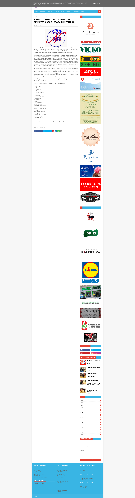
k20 (41, 16)
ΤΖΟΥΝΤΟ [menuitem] (76, 11)
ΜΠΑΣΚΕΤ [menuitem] (42, 11)
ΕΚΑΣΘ (38, 127)
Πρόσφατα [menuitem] (50, 11)
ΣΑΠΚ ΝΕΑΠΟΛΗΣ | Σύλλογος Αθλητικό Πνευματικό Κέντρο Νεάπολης (94, 362)
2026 (91, 400)
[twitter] (96, 350)
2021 (91, 412)
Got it (101, 3)
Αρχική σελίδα (37, 16)
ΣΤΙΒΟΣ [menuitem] (82, 11)
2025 (91, 402)
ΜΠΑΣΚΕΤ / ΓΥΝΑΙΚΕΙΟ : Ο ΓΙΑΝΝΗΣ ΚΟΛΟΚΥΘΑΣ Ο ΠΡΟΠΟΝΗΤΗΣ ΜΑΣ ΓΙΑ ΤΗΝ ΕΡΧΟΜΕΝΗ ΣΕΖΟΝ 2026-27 (93, 382)
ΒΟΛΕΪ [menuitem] (57, 11)
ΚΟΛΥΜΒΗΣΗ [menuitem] (69, 11)
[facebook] (85, 350)
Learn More (95, 3)
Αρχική (89, 496)
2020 (91, 415)
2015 (91, 427)
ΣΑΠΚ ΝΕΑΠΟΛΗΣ (44, 496)
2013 (91, 432)
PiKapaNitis (37, 25)
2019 (91, 417)
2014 (91, 429)
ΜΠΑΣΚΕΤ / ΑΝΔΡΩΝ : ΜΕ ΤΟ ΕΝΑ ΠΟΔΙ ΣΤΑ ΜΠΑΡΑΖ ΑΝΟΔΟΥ (93, 390)
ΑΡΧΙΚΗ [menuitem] (36, 11)
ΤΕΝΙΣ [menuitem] (62, 11)
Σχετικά (93, 496)
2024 (91, 405)
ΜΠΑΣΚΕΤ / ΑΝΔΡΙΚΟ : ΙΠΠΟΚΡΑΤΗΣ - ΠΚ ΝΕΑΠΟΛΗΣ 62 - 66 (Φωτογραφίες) (94, 375)
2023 (91, 407)
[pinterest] (85, 353)
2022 (91, 410)
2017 (91, 422)
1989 (91, 434)
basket (41, 127)
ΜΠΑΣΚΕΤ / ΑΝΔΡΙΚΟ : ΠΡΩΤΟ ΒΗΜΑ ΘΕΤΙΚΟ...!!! (93, 368)
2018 (91, 420)
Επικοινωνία (98, 496)
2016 (91, 425)
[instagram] (96, 353)
